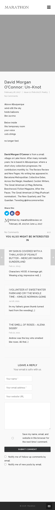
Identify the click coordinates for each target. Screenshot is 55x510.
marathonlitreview (30, 220)
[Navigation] (49, 7)
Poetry (45, 92)
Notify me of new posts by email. (25, 464)
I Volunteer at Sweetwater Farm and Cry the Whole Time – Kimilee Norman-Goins (27, 293)
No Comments (11, 96)
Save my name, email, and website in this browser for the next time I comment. (35, 438)
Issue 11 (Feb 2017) (32, 92)
